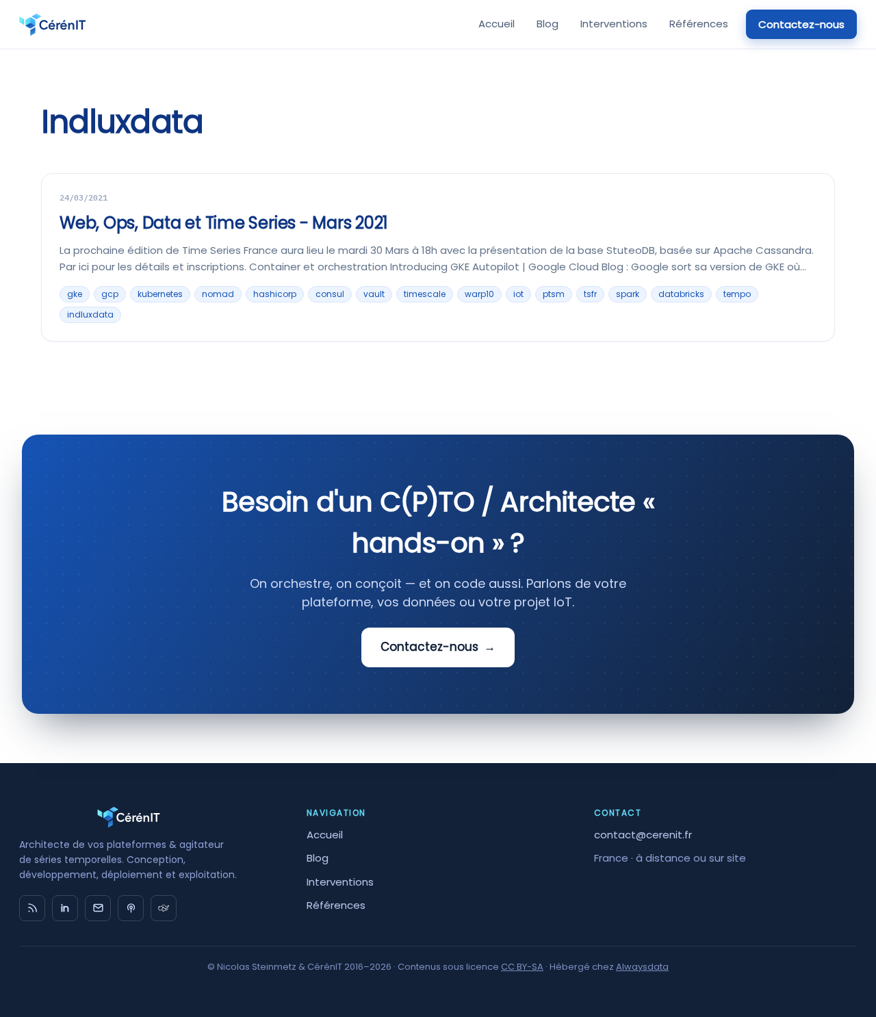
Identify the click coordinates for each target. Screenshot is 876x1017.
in (65, 908)
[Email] (98, 908)
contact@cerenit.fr (643, 834)
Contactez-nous (801, 24)
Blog (547, 23)
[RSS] (32, 908)
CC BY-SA (522, 966)
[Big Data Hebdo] (131, 908)
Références (698, 23)
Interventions (613, 23)
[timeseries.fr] (164, 908)
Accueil (496, 23)
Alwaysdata (642, 966)
